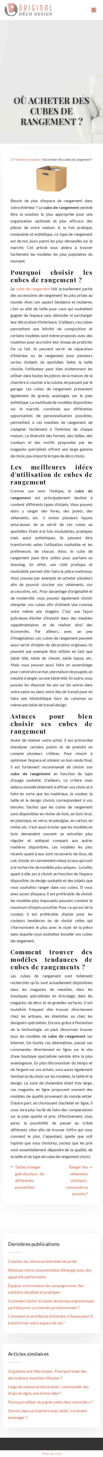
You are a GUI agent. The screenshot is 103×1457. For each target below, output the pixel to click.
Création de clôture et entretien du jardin (42, 1261)
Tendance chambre (27, 159)
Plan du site (51, 1453)
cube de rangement (33, 288)
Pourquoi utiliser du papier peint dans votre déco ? (50, 1401)
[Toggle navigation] (93, 10)
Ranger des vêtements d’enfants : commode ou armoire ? (77, 1180)
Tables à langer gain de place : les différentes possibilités (29, 1176)
